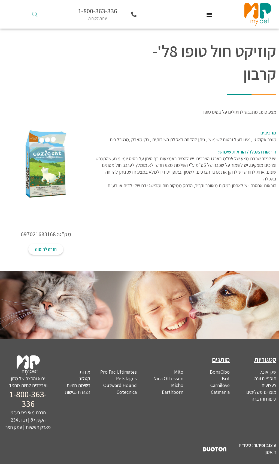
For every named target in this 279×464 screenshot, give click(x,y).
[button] (209, 14)
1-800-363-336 (97, 11)
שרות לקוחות (97, 18)
